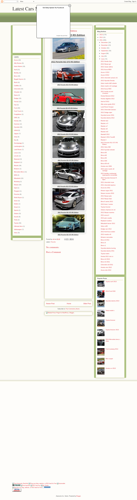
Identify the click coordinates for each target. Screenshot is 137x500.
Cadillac (16, 85)
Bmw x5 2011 (105, 240)
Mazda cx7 (104, 126)
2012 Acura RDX (106, 89)
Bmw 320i (104, 161)
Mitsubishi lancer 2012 (108, 223)
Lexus (16, 153)
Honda (16, 121)
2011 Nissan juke (106, 196)
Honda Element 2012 (107, 96)
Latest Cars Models (31, 8)
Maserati (17, 159)
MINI (15, 175)
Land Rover (17, 149)
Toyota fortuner (110, 320)
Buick (15, 82)
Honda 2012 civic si (107, 256)
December (104, 42)
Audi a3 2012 (105, 101)
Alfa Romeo (17, 63)
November (104, 45)
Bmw (15, 76)
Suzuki (16, 216)
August (103, 53)
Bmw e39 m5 (105, 163)
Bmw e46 (104, 155)
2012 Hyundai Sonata (108, 80)
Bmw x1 (103, 245)
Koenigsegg (18, 143)
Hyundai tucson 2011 (107, 115)
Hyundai (16, 127)
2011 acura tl (105, 215)
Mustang (17, 181)
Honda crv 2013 (111, 368)
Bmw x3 (103, 242)
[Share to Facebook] (71, 239)
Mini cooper (109, 358)
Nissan (16, 185)
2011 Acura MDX (106, 69)
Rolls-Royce (18, 197)
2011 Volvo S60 (106, 147)
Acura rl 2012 (105, 72)
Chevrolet (17, 89)
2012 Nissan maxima (107, 212)
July (102, 56)
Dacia (16, 95)
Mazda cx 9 (104, 123)
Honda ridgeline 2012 (107, 98)
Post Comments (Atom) (72, 309)
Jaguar (16, 133)
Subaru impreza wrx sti (108, 210)
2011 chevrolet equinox (108, 185)
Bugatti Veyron (18, 79)
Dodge (16, 98)
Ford (15, 108)
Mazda (16, 165)
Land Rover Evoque (107, 107)
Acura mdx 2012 (106, 270)
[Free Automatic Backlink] (20, 483)
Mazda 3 (103, 140)
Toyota (16, 223)
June (103, 59)
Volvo (15, 232)
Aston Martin (18, 66)
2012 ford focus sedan (108, 231)
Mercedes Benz (19, 172)
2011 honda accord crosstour (107, 92)
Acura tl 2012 (105, 75)
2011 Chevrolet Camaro (108, 109)
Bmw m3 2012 (105, 259)
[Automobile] (61, 483)
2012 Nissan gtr (106, 64)
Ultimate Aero (18, 226)
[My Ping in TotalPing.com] (16, 485)
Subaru (16, 213)
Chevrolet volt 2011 (107, 264)
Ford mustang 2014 (112, 349)
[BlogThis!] (67, 239)
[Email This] (65, 239)
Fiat (15, 105)
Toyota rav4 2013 (111, 281)
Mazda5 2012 (105, 134)
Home (69, 303)
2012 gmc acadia (106, 218)
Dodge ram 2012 (106, 229)
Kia (15, 140)
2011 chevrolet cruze (107, 182)
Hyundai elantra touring (108, 248)
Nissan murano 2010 (107, 193)
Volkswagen (18, 229)
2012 (101, 37)
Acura (16, 60)
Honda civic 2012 (106, 267)
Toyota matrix (105, 253)
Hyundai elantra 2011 (107, 251)
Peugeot (16, 191)
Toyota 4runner (105, 207)
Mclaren (16, 169)
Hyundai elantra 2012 (107, 118)
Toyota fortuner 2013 (112, 329)
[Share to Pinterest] (73, 239)
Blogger (78, 496)
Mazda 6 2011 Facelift (108, 137)
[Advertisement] (26, 38)
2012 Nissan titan (106, 198)
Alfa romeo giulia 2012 (108, 104)
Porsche (53, 242)
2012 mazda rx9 (106, 234)
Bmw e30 (104, 152)
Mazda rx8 (104, 129)
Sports (16, 210)
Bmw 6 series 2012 (107, 201)
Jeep (15, 137)
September (105, 50)
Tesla (15, 220)
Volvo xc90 (104, 226)
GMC (15, 117)
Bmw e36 (104, 158)
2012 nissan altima (107, 67)
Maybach (17, 162)
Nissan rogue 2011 (107, 190)
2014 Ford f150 (110, 291)
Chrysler (16, 92)
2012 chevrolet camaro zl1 (109, 78)
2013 (101, 34)
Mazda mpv (104, 120)
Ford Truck (17, 111)
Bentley (16, 73)
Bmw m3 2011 (105, 262)
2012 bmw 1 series (107, 204)
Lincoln (16, 156)
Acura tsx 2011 (105, 188)
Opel (15, 188)
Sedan (16, 204)
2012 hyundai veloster (108, 150)
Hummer (17, 124)
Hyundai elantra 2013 (112, 301)
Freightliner (17, 114)
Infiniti (16, 130)
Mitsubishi (17, 178)
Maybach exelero (106, 220)
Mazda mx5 (104, 131)
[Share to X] (69, 239)
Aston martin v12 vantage (109, 86)
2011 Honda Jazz (106, 61)
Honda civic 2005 (106, 166)
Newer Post (50, 303)
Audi (15, 69)
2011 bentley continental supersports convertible (109, 174)
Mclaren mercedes (107, 237)
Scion (16, 200)
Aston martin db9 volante (109, 83)
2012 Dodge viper (106, 112)
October (104, 48)
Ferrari (16, 101)
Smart (16, 207)
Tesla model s (110, 310)
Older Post (87, 303)
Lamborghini (18, 146)
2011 (101, 40)
